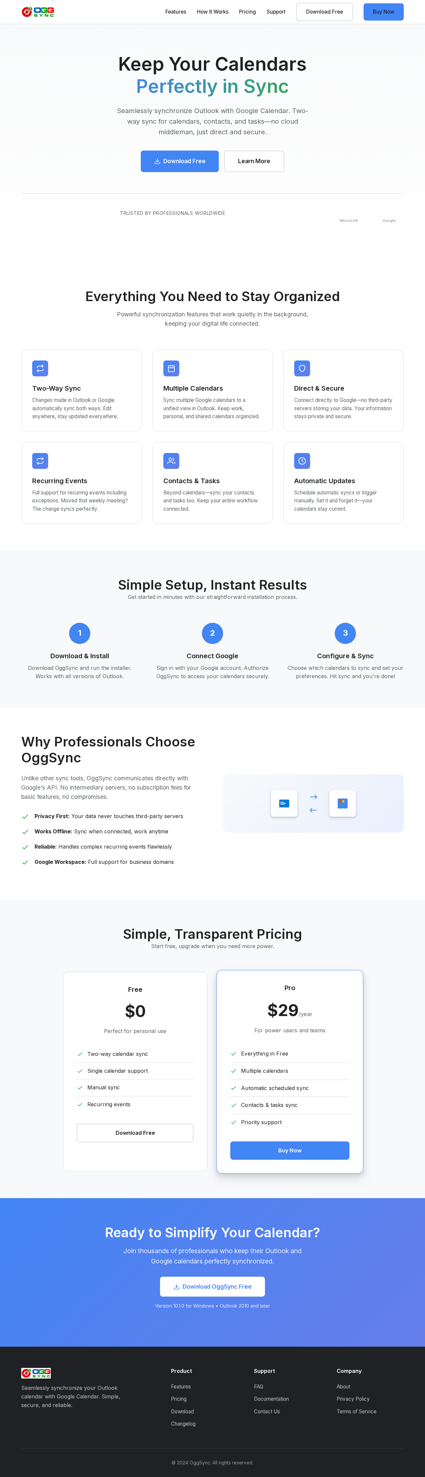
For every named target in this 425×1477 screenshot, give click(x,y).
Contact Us (267, 1411)
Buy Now (383, 12)
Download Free (324, 12)
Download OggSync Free (217, 1286)
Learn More (254, 161)
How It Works (212, 12)
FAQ (258, 1386)
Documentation (271, 1399)
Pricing (247, 12)
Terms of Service (357, 1411)
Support (276, 12)
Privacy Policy (353, 1399)
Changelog (183, 1424)
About (343, 1386)
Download (182, 1411)
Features (175, 12)
